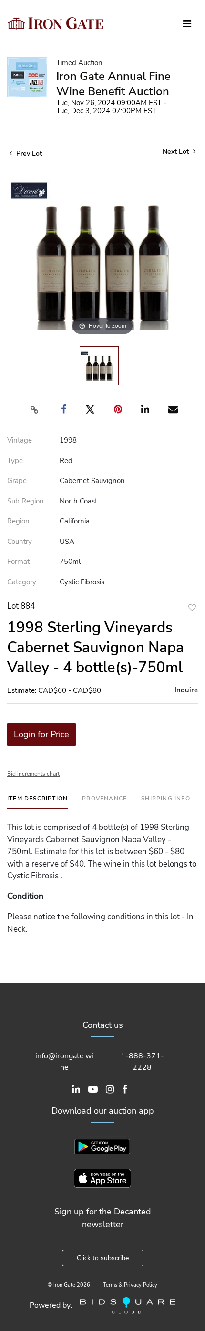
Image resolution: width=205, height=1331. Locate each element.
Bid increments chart (33, 774)
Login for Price (41, 734)
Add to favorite (192, 607)
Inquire (186, 690)
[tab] (37, 802)
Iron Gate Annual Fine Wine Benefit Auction (113, 84)
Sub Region (25, 501)
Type (15, 460)
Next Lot (177, 152)
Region (18, 521)
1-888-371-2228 (142, 1062)
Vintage (19, 440)
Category (21, 582)
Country (19, 541)
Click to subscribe (103, 1257)
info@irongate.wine (64, 1062)
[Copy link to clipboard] (35, 409)
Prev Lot (28, 153)
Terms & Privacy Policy (130, 1285)
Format (18, 561)
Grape (17, 480)
